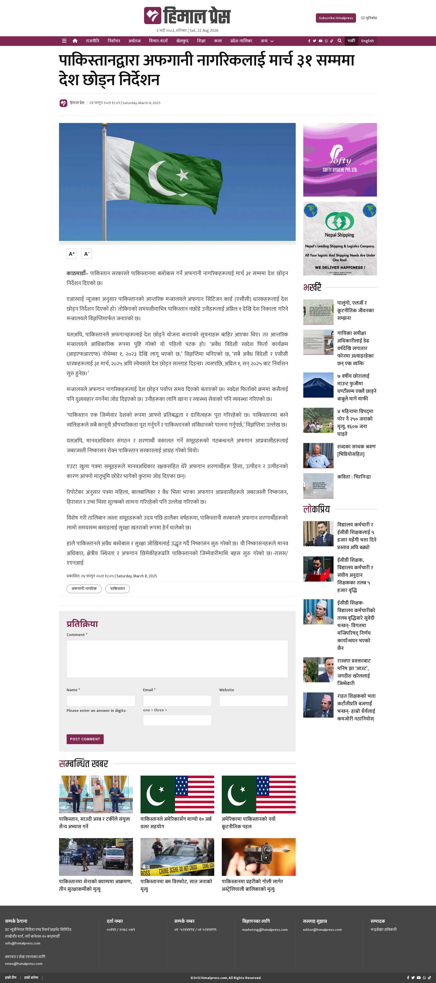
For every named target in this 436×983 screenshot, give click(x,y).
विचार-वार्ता (158, 41)
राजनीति (92, 41)
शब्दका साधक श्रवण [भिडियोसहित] (356, 450)
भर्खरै (351, 41)
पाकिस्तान (117, 588)
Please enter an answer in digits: (96, 710)
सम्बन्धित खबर (83, 764)
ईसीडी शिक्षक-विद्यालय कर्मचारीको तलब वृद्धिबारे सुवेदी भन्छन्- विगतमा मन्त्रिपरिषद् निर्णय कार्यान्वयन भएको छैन (356, 626)
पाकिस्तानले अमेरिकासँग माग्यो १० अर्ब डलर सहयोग (176, 823)
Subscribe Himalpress (336, 18)
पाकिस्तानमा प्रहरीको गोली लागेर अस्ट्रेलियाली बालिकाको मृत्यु (252, 885)
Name (73, 690)
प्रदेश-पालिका (241, 41)
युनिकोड (371, 18)
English (367, 41)
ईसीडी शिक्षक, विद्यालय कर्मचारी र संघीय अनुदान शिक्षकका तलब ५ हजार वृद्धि (355, 575)
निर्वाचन (114, 41)
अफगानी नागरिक (84, 588)
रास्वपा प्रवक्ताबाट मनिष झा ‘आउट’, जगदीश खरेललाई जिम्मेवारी (354, 672)
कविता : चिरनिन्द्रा (354, 477)
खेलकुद (182, 41)
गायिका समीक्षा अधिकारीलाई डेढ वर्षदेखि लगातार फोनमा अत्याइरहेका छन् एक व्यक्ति (355, 348)
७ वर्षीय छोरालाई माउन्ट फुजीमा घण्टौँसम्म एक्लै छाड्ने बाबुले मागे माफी (356, 387)
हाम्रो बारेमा (31, 977)
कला (218, 41)
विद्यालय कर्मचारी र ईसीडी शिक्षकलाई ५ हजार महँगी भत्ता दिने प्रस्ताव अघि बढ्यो (356, 536)
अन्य (264, 41)
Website (226, 690)
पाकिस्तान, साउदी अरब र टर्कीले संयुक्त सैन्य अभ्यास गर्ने (94, 823)
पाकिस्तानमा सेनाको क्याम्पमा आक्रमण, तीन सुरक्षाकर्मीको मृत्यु (95, 885)
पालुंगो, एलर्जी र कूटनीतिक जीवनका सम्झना (355, 311)
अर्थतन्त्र (135, 41)
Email (149, 690)
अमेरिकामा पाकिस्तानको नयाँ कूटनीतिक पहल (249, 823)
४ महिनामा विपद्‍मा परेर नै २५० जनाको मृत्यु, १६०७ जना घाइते (355, 422)
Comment (77, 634)
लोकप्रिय (316, 509)
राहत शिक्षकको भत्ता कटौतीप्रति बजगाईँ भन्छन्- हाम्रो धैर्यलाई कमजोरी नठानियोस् (356, 707)
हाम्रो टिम (10, 977)
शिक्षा (201, 41)
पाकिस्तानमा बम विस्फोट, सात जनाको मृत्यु (176, 885)
